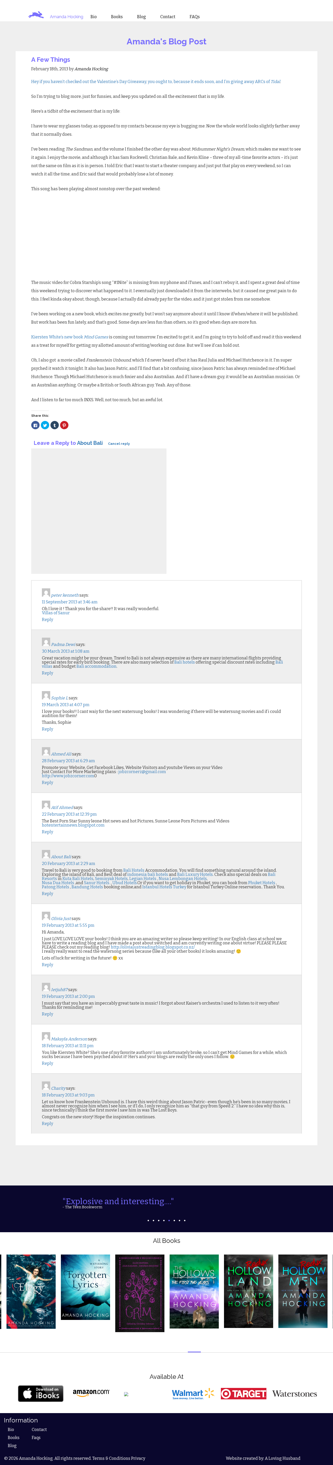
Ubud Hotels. (124, 882)
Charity (58, 1088)
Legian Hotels (142, 878)
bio (94, 17)
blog (141, 17)
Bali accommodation (96, 666)
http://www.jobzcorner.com (68, 775)
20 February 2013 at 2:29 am (68, 863)
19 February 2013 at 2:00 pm (68, 996)
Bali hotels (184, 662)
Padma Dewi (63, 644)
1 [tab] (148, 1220)
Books (14, 1437)
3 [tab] (158, 1220)
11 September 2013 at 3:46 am (70, 601)
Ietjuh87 (59, 989)
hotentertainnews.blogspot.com (73, 825)
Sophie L (59, 698)
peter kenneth (65, 595)
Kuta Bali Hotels (77, 878)
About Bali (90, 443)
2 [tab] (153, 1220)
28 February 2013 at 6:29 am (68, 760)
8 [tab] (184, 1220)
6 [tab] (174, 1220)
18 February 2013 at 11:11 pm (68, 1045)
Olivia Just (61, 918)
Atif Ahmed (62, 807)
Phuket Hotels (262, 882)
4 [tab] (163, 1220)
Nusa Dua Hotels (58, 882)
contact (167, 17)
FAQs (195, 17)
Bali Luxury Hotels (195, 874)
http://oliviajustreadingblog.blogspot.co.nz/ (153, 947)
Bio (11, 1429)
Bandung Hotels (88, 886)
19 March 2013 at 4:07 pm (65, 704)
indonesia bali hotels (147, 874)
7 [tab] (179, 1220)
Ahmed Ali (61, 754)
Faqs (36, 1437)
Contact (39, 1429)
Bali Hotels (133, 870)
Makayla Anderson (69, 1039)
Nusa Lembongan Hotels (183, 878)
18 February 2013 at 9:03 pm (68, 1095)
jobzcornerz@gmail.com (142, 771)
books (117, 17)
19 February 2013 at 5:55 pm (68, 925)
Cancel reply (119, 444)
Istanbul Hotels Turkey (164, 886)
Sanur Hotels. (97, 882)
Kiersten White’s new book (69, 337)
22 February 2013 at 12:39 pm (69, 814)
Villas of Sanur (56, 612)
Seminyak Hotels (111, 878)
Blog (12, 1445)
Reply (47, 619)
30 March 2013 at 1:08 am (65, 651)
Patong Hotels (56, 886)
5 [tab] (169, 1220)
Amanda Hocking (66, 16)
